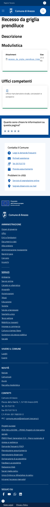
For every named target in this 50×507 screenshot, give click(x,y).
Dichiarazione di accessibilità (14, 458)
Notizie (5, 372)
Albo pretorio (7, 245)
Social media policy (10, 471)
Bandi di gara (7, 253)
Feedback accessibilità (11, 462)
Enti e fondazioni (9, 237)
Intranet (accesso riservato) (14, 479)
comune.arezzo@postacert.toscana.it (22, 418)
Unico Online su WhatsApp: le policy (17, 475)
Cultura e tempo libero (11, 330)
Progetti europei (9, 425)
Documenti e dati (9, 241)
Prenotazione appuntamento (14, 450)
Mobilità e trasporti (10, 322)
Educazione (6, 301)
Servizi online (7, 281)
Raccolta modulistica (11, 385)
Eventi (4, 357)
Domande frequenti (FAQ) (13, 446)
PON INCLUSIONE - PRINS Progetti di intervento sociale (23, 432)
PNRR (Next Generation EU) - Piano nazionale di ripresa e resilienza (23, 440)
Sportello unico (8, 314)
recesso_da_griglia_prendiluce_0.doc (24, 59)
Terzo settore (7, 318)
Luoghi (4, 353)
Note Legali (8, 504)
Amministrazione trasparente (14, 249)
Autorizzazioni (8, 293)
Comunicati (6, 376)
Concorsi (5, 258)
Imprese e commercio (11, 326)
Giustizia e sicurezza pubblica (14, 334)
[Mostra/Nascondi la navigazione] (3, 10)
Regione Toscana (9, 3)
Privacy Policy (22, 504)
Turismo (5, 305)
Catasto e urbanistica (11, 285)
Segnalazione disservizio (12, 454)
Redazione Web (8, 466)
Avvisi (4, 380)
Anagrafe (6, 289)
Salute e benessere (10, 309)
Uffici (4, 233)
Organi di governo (9, 229)
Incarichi (5, 262)
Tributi (4, 297)
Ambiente (6, 277)
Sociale (5, 338)
